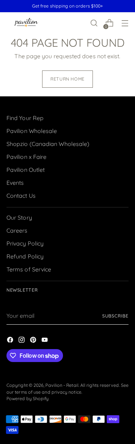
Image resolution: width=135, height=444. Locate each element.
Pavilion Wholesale (31, 130)
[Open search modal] (93, 23)
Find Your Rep (25, 118)
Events (15, 182)
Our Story (19, 217)
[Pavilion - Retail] (26, 23)
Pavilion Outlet (25, 169)
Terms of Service (28, 269)
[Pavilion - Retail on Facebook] (10, 340)
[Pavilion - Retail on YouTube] (45, 340)
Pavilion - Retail (61, 385)
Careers (17, 230)
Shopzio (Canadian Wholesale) (47, 143)
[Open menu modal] (124, 23)
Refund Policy (25, 256)
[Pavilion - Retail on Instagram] (22, 340)
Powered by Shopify (27, 398)
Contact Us (21, 195)
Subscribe (115, 316)
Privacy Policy (25, 243)
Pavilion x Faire (26, 156)
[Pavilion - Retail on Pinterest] (34, 340)
